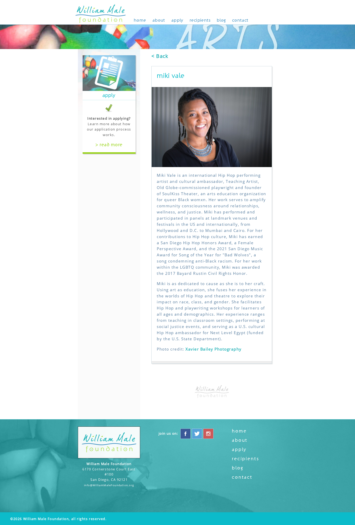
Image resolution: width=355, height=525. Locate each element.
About (158, 20)
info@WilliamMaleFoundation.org (109, 485)
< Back (159, 56)
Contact (240, 20)
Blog (221, 20)
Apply (177, 20)
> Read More (108, 144)
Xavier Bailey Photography (213, 349)
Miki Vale (170, 75)
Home (140, 20)
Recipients (200, 20)
